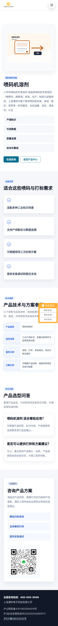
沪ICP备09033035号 (15, 618)
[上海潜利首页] (9, 5)
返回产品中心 (30, 159)
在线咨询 (11, 159)
